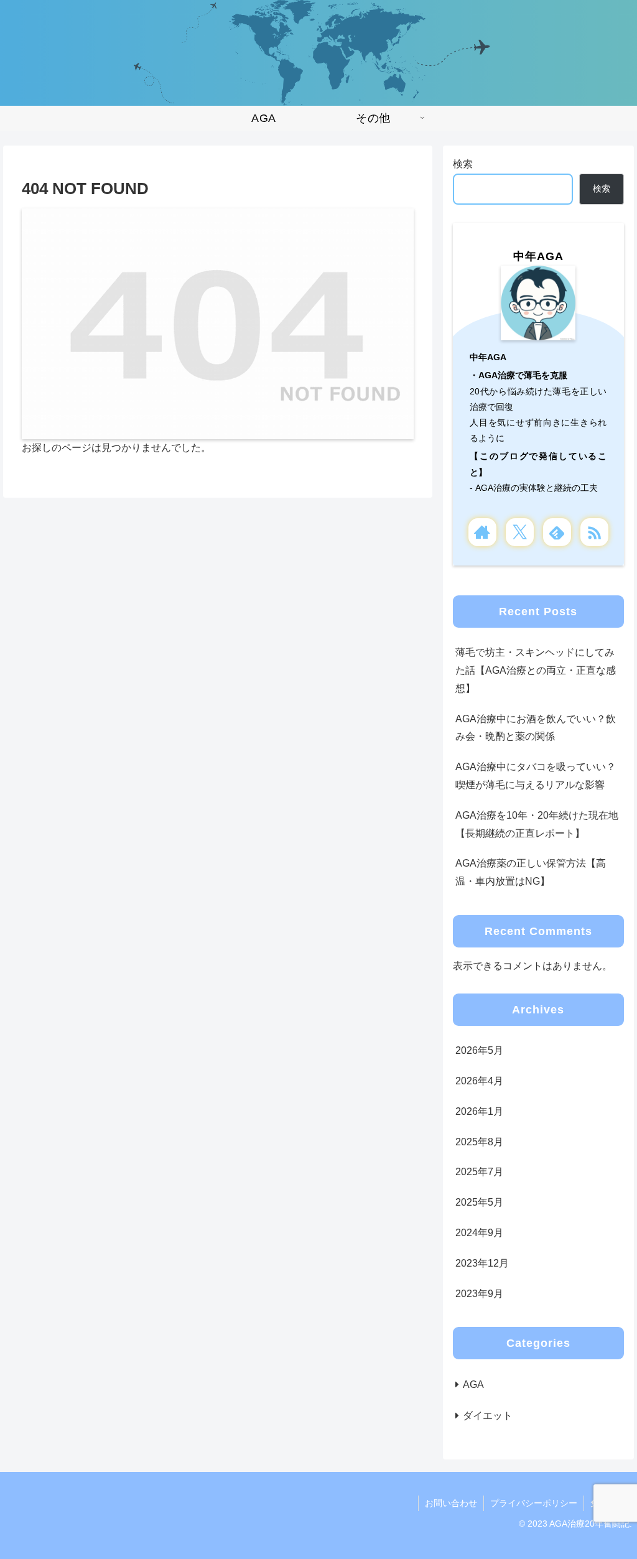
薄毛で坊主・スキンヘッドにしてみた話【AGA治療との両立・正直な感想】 (535, 670)
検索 (463, 164)
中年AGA (538, 256)
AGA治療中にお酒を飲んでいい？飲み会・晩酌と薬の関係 (535, 728)
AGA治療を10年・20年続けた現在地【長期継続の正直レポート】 (536, 824)
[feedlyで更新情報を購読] (557, 532)
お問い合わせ (451, 1503)
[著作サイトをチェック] (482, 532)
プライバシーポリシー (533, 1503)
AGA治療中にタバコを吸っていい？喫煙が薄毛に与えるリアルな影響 (535, 775)
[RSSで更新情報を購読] (594, 532)
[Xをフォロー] (520, 532)
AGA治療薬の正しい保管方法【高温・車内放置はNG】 (530, 872)
